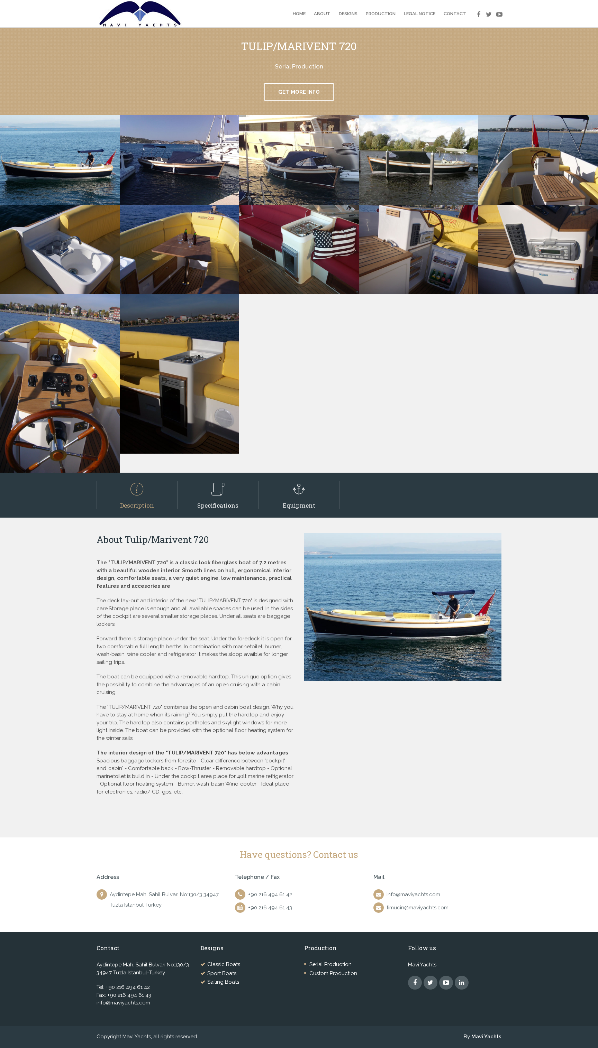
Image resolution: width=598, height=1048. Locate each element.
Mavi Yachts (486, 1036)
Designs (348, 13)
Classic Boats (223, 964)
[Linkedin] (462, 983)
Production (381, 13)
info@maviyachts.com (413, 894)
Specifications (217, 505)
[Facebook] (475, 10)
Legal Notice (419, 13)
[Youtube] (496, 10)
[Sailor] (155, 14)
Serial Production (330, 964)
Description (137, 505)
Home (299, 13)
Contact (455, 13)
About (322, 13)
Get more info (299, 92)
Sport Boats (221, 973)
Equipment (299, 505)
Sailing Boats (223, 982)
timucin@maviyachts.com (417, 908)
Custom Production (333, 973)
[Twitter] (486, 10)
